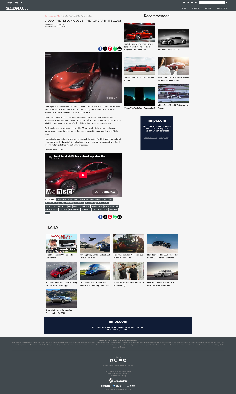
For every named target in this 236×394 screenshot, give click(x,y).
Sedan (110, 199)
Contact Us (122, 365)
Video (100, 209)
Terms (116, 365)
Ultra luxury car (74, 209)
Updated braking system (64, 199)
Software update (96, 206)
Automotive (53, 16)
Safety (62, 203)
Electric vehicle (109, 206)
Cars (183, 9)
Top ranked (63, 209)
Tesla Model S (85, 209)
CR (117, 206)
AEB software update (81, 199)
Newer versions (95, 199)
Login (9, 2)
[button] (100, 48)
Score (104, 199)
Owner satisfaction (51, 203)
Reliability (69, 203)
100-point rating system (93, 203)
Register (19, 2)
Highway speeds (50, 206)
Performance (79, 203)
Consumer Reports (51, 209)
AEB (69, 206)
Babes (195, 9)
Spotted (222, 9)
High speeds (62, 206)
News (208, 9)
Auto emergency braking (81, 206)
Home (46, 16)
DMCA (129, 365)
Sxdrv (47, 213)
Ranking (105, 203)
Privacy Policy (108, 365)
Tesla (94, 209)
